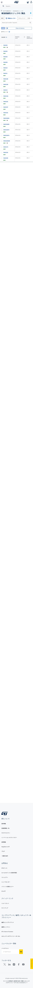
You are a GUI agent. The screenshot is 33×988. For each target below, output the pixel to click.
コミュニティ (5, 877)
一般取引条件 (5, 856)
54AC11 (5, 73)
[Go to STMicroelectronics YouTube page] (23, 964)
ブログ (3, 851)
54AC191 (5, 152)
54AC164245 (6, 141)
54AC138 (5, 79)
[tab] (2, 18)
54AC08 (5, 62)
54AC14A (5, 96)
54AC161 (5, 112)
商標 (22, 981)
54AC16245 (6, 124)
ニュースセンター (6, 882)
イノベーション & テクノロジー (9, 837)
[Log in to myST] (31, 2)
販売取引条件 (17, 981)
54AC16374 (6, 135)
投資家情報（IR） (6, 828)
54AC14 (5, 90)
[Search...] (3, 6)
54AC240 (5, 158)
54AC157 (5, 107)
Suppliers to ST (6, 846)
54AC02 (5, 51)
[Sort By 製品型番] (6, 37)
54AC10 (5, 67)
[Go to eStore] (28, 2)
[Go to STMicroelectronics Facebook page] (18, 964)
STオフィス (4, 868)
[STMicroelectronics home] (16, 2)
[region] (23, 418)
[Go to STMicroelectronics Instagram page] (14, 964)
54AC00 (5, 45)
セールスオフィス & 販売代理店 (9, 872)
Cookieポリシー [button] (23, 982)
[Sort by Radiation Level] (24, 37)
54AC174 (5, 147)
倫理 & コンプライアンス (8, 922)
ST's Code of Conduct (7, 931)
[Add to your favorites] (9, 32)
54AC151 (5, 101)
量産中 (4, 47)
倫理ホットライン (6, 927)
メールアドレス (5, 948)
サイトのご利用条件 (8, 981)
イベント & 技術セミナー (8, 886)
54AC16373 (6, 129)
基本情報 (4, 823)
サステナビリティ (6, 832)
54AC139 (5, 84)
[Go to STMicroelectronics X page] (5, 964)
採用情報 (4, 842)
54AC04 (5, 56)
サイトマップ (5, 908)
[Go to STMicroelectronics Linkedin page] (9, 964)
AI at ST (4, 891)
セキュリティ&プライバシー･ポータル (11, 936)
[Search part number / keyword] (30, 22)
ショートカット (5, 903)
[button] (2, 2)
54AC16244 (6, 118)
